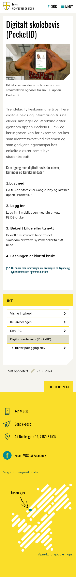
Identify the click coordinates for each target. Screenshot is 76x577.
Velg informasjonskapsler (20, 472)
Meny (69, 6)
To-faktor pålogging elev (27, 348)
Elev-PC (15, 331)
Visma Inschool (21, 313)
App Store (21, 190)
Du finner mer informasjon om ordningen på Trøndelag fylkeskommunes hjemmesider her (40, 269)
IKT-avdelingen (21, 322)
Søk (54, 6)
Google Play (44, 190)
